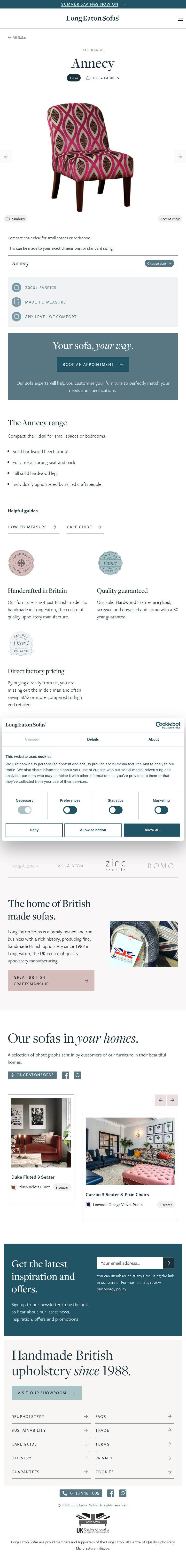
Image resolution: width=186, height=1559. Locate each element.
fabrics (48, 287)
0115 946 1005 (84, 1493)
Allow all (152, 830)
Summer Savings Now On (89, 4)
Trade (102, 1430)
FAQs (100, 1416)
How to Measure (27, 527)
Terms (102, 1444)
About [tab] (153, 739)
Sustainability (29, 1430)
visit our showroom (42, 1393)
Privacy (104, 1458)
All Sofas (20, 37)
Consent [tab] (32, 739)
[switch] (70, 810)
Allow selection (93, 830)
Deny (34, 830)
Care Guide (24, 1444)
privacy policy (115, 1289)
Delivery (22, 1458)
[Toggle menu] (180, 18)
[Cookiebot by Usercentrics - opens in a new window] (159, 725)
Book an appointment (88, 364)
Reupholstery (28, 1416)
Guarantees (26, 1472)
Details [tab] (93, 739)
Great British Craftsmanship (31, 980)
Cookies (104, 1472)
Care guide (79, 527)
